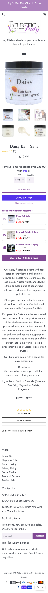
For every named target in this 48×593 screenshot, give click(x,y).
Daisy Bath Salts (23, 216)
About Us (7, 456)
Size (19, 174)
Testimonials (8, 480)
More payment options (24, 203)
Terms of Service (11, 476)
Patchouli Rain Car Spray (27, 245)
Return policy (9, 464)
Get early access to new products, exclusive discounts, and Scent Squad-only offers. (22, 553)
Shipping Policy (10, 460)
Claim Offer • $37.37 (24, 257)
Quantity (30, 175)
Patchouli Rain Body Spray (27, 232)
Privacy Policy (9, 468)
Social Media (9, 472)
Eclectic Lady (27, 572)
